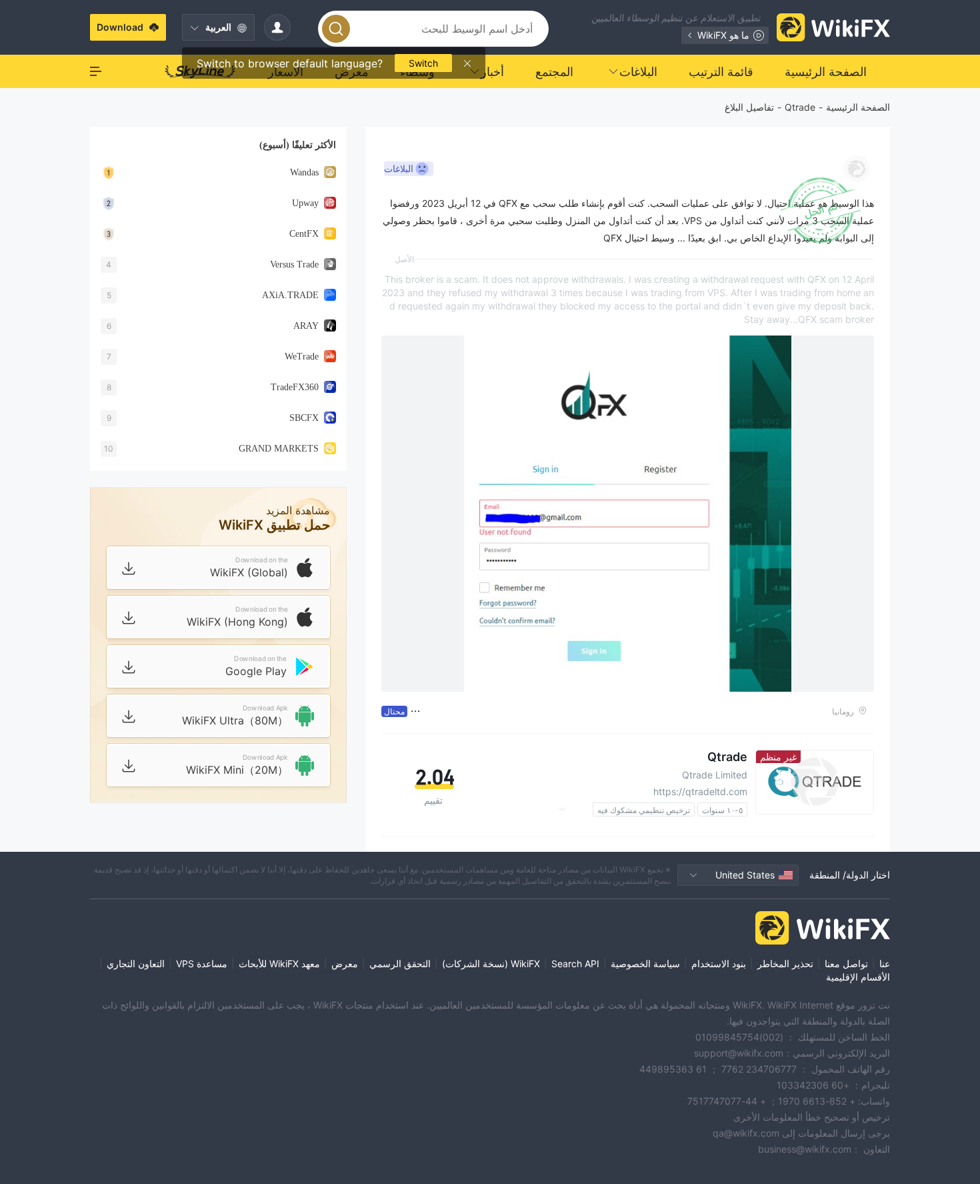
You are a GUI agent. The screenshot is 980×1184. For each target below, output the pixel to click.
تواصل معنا (846, 963)
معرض (344, 963)
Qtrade (800, 107)
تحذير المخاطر (785, 963)
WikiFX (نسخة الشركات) (491, 963)
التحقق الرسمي (400, 963)
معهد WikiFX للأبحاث (279, 963)
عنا (884, 963)
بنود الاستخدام (718, 963)
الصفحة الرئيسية (858, 107)
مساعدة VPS (201, 963)
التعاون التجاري (136, 963)
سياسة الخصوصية (645, 963)
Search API (575, 963)
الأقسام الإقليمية (858, 977)
